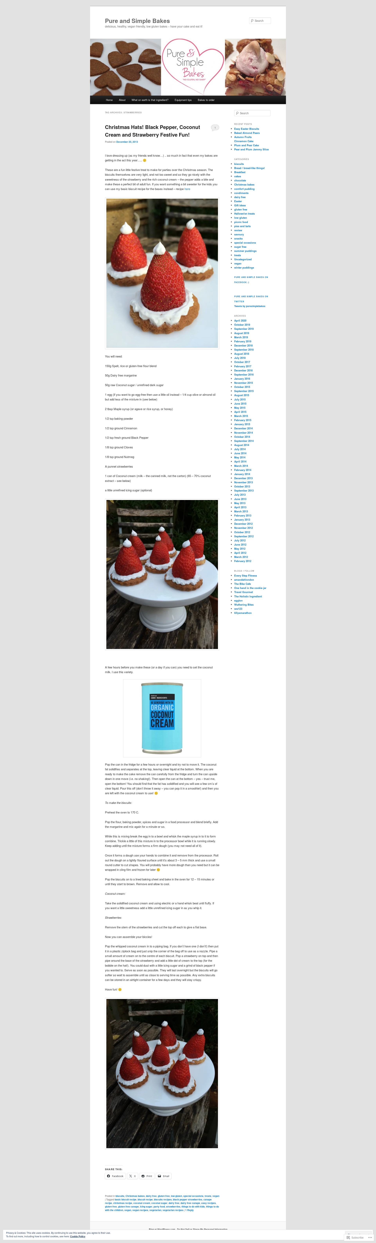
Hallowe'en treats (244, 213)
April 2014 (240, 461)
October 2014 (242, 437)
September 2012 (244, 536)
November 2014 (243, 432)
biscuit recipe (145, 1199)
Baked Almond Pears (247, 133)
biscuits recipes (163, 1199)
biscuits (120, 1196)
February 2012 (242, 561)
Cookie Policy (77, 1236)
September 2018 (244, 349)
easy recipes (208, 1203)
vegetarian (155, 1210)
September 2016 (244, 374)
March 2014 (241, 466)
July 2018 (240, 358)
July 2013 (240, 494)
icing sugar (146, 1206)
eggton (238, 600)
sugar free (240, 247)
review (238, 230)
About (122, 100)
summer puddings (245, 251)
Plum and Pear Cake (246, 145)
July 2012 (240, 540)
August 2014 (241, 445)
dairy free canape (190, 1203)
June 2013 (240, 499)
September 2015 (244, 391)
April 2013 (240, 507)
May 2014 (239, 457)
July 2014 (240, 449)
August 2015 (241, 395)
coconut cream (141, 1203)
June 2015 (240, 403)
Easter (238, 201)
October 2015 (242, 387)
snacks (238, 238)
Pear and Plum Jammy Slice (251, 149)
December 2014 (243, 428)
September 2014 (244, 441)
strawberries (173, 1206)
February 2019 (242, 341)
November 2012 (243, 528)
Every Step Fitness (245, 575)
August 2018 (241, 354)
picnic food (241, 222)
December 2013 (243, 478)
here (187, 189)
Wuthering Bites (244, 604)
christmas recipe (122, 1203)
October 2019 (242, 324)
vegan (215, 1196)
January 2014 (242, 474)
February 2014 (242, 470)
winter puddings (244, 267)
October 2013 (242, 486)
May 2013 (239, 503)
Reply (189, 1210)
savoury (239, 234)
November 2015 (243, 383)
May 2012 (239, 548)
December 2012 (243, 524)
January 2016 (242, 378)
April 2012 (240, 553)
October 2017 (242, 362)
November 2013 (243, 482)
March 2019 (241, 337)
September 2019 (244, 329)
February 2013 (242, 515)
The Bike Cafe (242, 584)
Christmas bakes (135, 1196)
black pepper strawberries (187, 1199)
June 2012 (240, 544)
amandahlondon (244, 579)
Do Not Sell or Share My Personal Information (202, 1229)
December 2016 (243, 370)
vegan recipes (140, 1210)
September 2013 (244, 490)
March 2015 (241, 416)
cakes (237, 176)
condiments (241, 193)
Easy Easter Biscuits (246, 129)
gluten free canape (128, 1206)
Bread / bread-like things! (249, 168)
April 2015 (240, 412)
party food (159, 1206)
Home (109, 100)
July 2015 (240, 399)
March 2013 (241, 511)
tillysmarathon (243, 613)
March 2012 (241, 557)
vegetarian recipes (173, 1210)
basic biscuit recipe (125, 1199)
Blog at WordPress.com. (162, 1229)
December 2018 (243, 345)
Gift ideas (240, 205)
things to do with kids (193, 1206)
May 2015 (239, 407)
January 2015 (242, 424)
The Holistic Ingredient (248, 596)
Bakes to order (206, 100)
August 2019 (241, 333)
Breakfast (239, 172)
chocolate (240, 180)
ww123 (238, 609)
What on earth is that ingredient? (150, 100)
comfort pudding (244, 189)
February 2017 (242, 366)
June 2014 (240, 453)
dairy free (151, 1196)
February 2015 (242, 420)
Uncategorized (243, 259)
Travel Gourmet (243, 592)
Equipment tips (183, 100)
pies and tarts (242, 226)
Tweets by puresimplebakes (249, 306)
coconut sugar (159, 1203)
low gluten (176, 1196)
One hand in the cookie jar (250, 588)
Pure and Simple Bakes (137, 20)
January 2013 (242, 519)
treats (208, 1196)
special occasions (193, 1196)
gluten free (164, 1196)
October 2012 (242, 532)
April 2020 (240, 320)
